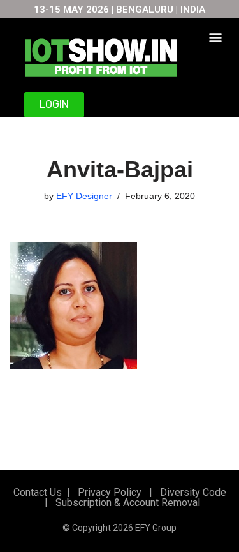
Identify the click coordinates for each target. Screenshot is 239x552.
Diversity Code (190, 492)
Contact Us (37, 492)
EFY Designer (84, 196)
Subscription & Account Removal (125, 502)
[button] (215, 36)
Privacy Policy (108, 492)
